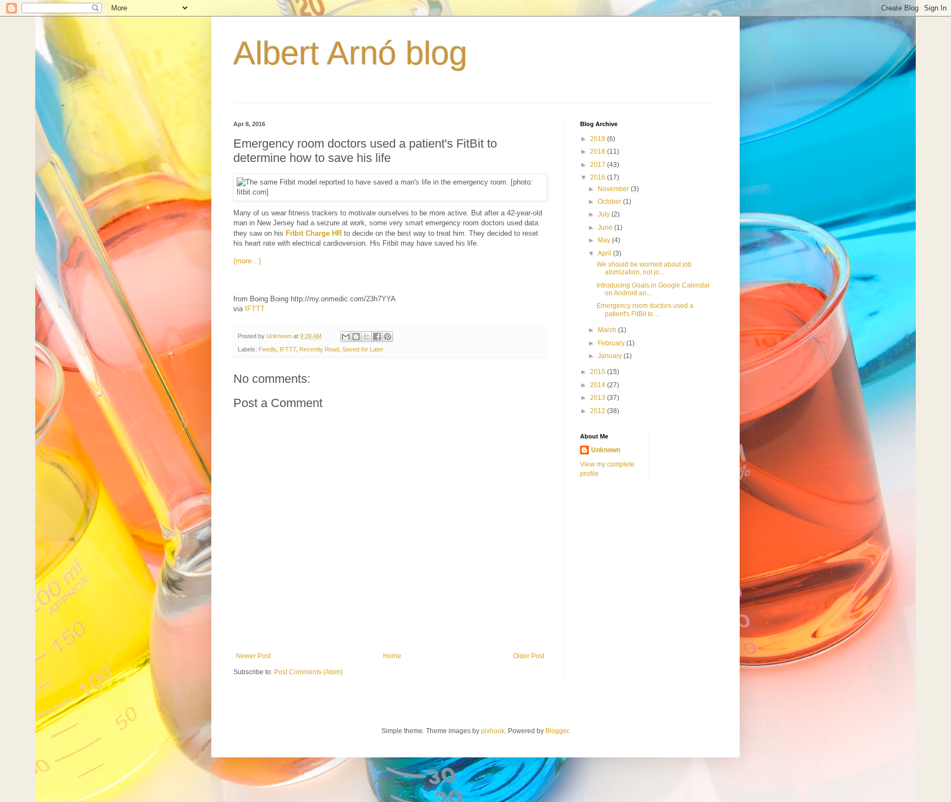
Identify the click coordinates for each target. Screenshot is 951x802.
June (606, 227)
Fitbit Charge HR (314, 233)
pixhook (493, 731)
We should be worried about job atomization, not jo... (644, 268)
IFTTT (255, 309)
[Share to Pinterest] (387, 336)
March (608, 330)
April (605, 253)
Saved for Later (363, 349)
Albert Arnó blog (350, 53)
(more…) (247, 261)
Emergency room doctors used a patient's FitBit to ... (645, 309)
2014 (598, 385)
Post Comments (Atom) (308, 672)
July (604, 214)
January (611, 356)
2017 (598, 165)
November (614, 189)
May (605, 240)
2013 (598, 398)
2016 (598, 177)
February (612, 343)
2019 (598, 139)
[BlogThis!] (356, 336)
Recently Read (319, 349)
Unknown (605, 450)
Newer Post (253, 656)
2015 (598, 372)
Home (392, 656)
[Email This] (345, 336)
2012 (598, 411)
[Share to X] (366, 336)
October (610, 201)
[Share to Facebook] (376, 336)
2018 (598, 151)
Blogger (557, 731)
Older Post (528, 656)
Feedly (267, 349)
